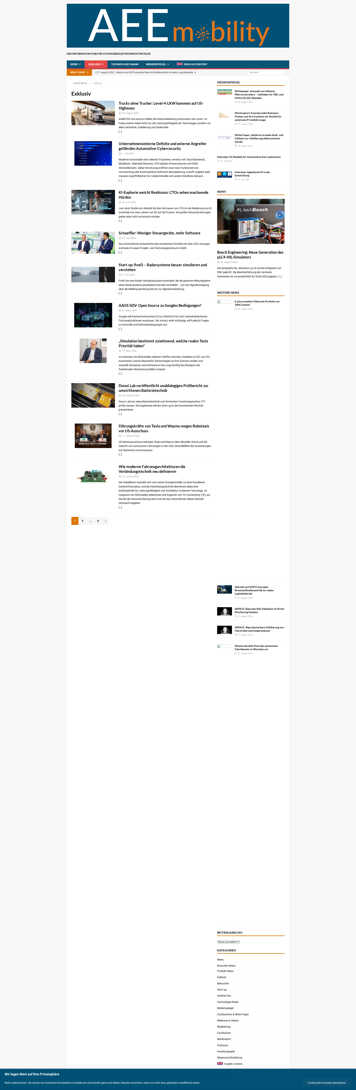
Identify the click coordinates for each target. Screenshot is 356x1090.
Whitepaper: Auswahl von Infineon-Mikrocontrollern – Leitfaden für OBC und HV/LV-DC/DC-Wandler (259, 94)
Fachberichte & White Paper (233, 1014)
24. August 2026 (245, 102)
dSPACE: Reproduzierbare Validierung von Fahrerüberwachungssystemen (259, 629)
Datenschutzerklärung (214, 1082)
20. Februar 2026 (130, 395)
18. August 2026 (245, 146)
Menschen (223, 983)
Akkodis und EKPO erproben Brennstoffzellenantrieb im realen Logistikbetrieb (254, 590)
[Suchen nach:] (266, 72)
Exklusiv (94, 64)
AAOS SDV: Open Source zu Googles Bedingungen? (160, 305)
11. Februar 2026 (130, 435)
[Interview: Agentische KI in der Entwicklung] (224, 174)
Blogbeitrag (223, 1026)
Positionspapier (226, 1051)
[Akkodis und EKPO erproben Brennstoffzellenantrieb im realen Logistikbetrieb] (224, 589)
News (74, 64)
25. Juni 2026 (129, 202)
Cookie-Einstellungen (256, 1082)
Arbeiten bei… (224, 995)
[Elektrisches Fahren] (93, 395)
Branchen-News (226, 965)
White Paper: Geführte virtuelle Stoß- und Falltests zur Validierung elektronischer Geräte (259, 138)
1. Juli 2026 (128, 153)
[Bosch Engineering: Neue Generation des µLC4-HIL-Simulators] (251, 221)
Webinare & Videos (227, 1020)
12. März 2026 (129, 350)
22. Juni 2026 (129, 238)
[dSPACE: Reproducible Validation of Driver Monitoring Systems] (224, 611)
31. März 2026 (129, 310)
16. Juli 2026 (243, 179)
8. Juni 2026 (128, 274)
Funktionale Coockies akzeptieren (327, 1082)
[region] (178, 1079)
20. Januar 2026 (130, 476)
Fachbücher (224, 1032)
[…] (120, 131)
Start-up (222, 989)
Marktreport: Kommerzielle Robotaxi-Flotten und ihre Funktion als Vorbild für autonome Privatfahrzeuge (258, 116)
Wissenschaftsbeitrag (229, 1057)
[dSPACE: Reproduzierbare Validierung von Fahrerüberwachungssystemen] (224, 630)
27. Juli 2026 (226, 161)
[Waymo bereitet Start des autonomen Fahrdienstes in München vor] (224, 783)
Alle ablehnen (287, 1082)
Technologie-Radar (125, 64)
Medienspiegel (156, 64)
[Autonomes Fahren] (93, 436)
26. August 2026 (245, 653)
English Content (195, 64)
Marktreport (224, 1039)
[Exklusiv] (93, 113)
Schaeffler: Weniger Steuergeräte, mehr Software (159, 233)
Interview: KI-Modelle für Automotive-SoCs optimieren (249, 156)
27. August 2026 (245, 598)
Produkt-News (225, 971)
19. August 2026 (245, 124)
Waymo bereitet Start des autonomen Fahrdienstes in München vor (256, 647)
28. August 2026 (130, 113)
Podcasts (222, 1045)
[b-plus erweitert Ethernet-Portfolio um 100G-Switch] (224, 439)
